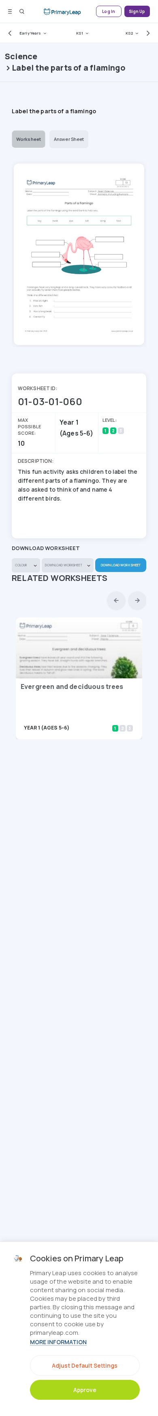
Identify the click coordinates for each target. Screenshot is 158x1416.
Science (21, 56)
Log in (108, 11)
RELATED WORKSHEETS (60, 577)
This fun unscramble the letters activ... (67, 716)
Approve (84, 1390)
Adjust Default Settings (84, 1365)
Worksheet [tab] (28, 139)
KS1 (79, 33)
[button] (8, 33)
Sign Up (137, 11)
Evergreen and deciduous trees (72, 686)
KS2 (129, 33)
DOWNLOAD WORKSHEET (121, 565)
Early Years (30, 33)
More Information (58, 1342)
